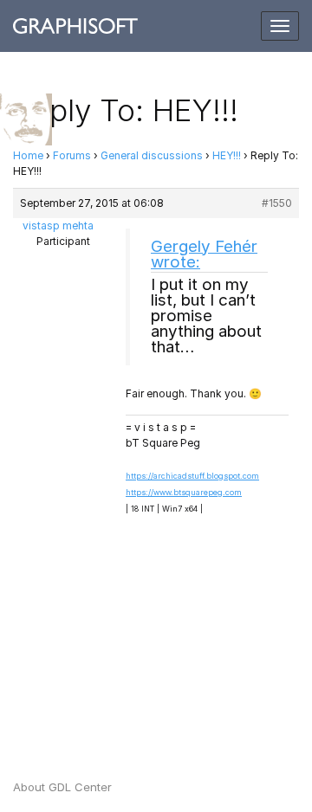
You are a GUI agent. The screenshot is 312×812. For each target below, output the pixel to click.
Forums (72, 155)
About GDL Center (62, 787)
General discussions (152, 155)
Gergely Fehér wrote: (204, 254)
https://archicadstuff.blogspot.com (192, 475)
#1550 (277, 203)
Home (28, 155)
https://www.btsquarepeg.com (184, 492)
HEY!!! (226, 155)
